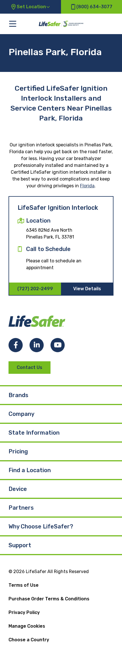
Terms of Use (24, 585)
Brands (18, 395)
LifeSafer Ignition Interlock (58, 207)
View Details (87, 288)
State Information (34, 432)
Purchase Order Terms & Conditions (49, 598)
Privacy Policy (24, 612)
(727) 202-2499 (35, 288)
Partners (21, 507)
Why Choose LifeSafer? (41, 526)
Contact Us (29, 367)
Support (20, 545)
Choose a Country (29, 639)
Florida (87, 185)
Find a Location (30, 470)
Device (18, 489)
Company (21, 413)
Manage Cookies (27, 626)
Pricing (18, 451)
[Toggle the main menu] (13, 23)
